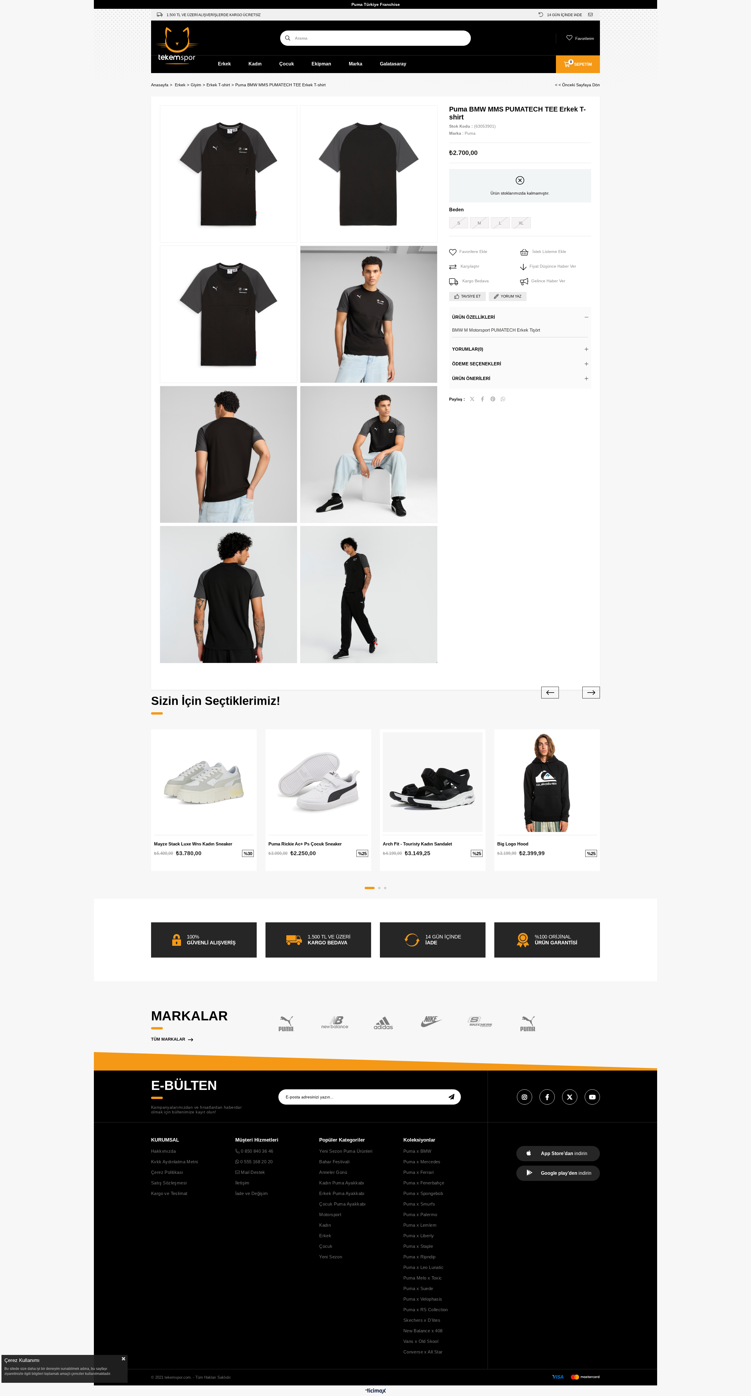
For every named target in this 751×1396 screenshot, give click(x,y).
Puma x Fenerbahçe (423, 1182)
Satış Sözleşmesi (169, 1182)
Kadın (255, 63)
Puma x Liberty (418, 1235)
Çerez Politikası (167, 1172)
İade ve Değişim (251, 1193)
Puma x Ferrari (418, 1172)
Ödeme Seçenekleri (476, 363)
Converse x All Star (423, 1351)
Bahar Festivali (334, 1161)
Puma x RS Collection (425, 1309)
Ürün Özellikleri (473, 317)
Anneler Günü (333, 1172)
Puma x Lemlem (420, 1225)
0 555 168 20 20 (256, 1161)
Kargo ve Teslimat (169, 1193)
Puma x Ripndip (419, 1256)
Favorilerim (584, 38)
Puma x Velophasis (422, 1299)
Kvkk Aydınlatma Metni (174, 1161)
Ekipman (321, 63)
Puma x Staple (418, 1246)
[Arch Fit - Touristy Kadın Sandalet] (433, 782)
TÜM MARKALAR (168, 1039)
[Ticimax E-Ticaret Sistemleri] (375, 1391)
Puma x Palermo (420, 1214)
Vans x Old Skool (420, 1341)
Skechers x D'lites (421, 1320)
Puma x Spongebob (423, 1193)
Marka (355, 63)
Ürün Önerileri (471, 378)
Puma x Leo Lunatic (423, 1267)
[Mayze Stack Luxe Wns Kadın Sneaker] (204, 782)
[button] (370, 888)
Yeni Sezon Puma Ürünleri (346, 1151)
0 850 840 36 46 (256, 1151)
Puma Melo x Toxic (422, 1277)
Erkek (224, 63)
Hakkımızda (163, 1151)
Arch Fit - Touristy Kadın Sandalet (417, 843)
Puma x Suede (418, 1288)
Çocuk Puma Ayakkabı (342, 1203)
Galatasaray (393, 63)
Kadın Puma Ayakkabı (341, 1182)
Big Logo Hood (512, 843)
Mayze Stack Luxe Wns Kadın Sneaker (193, 843)
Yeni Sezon (330, 1256)
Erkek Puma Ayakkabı (342, 1193)
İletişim (242, 1182)
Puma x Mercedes (422, 1161)
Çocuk (286, 63)
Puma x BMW (417, 1151)
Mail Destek (252, 1172)
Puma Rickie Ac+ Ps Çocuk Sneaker (305, 843)
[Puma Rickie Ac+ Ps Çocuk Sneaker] (318, 782)
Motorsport (330, 1214)
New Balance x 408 (423, 1330)
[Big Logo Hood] (547, 782)
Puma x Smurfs (419, 1203)
